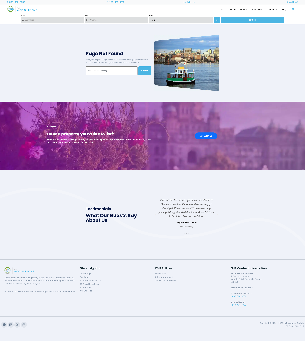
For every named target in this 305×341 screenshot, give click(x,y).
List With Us (189, 2)
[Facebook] (4, 325)
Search (252, 20)
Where (23, 15)
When (87, 15)
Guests (151, 15)
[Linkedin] (11, 325)
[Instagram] (24, 325)
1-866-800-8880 (16, 2)
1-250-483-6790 (115, 2)
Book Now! (292, 2)
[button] (155, 215)
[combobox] (111, 70)
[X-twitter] (17, 325)
